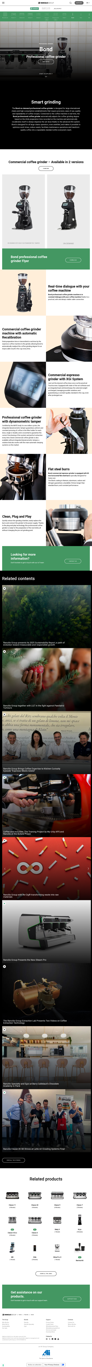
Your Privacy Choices (51, 1365)
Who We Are (5, 1322)
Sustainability (6, 1326)
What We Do (5, 1324)
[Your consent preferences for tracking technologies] (3, 1365)
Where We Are (72, 1324)
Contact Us (71, 1322)
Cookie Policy (49, 1324)
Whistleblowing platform (53, 1328)
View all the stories (13, 1160)
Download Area (50, 1332)
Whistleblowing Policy (52, 1326)
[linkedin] (52, 1339)
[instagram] (46, 1339)
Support (79, 3)
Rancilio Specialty (29, 1324)
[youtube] (58, 1339)
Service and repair (51, 1330)
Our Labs (4, 1328)
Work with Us (71, 1326)
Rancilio (26, 1314)
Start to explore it (46, 73)
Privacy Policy (50, 1322)
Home (20, 1314)
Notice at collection (34, 1365)
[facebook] (55, 1339)
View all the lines (46, 1273)
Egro (25, 1326)
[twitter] (49, 1339)
